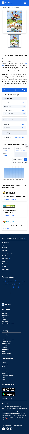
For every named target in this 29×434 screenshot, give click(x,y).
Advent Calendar (6, 51)
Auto (22, 284)
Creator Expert (6, 269)
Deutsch (9, 398)
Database (4, 337)
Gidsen (4, 363)
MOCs (3, 377)
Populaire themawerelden (12, 238)
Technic (4, 266)
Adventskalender (10, 281)
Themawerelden (6, 341)
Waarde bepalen (6, 354)
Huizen (11, 290)
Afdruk (4, 326)
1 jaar (25, 159)
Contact (4, 319)
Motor (16, 290)
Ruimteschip (10, 287)
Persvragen (5, 322)
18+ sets (4, 347)
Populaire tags (8, 277)
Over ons (4, 313)
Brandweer (5, 290)
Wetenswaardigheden (8, 375)
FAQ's (3, 317)
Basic (23, 106)
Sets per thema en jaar (8, 339)
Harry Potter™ (6, 261)
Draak (4, 287)
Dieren (17, 284)
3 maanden (20, 159)
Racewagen (18, 281)
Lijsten (3, 379)
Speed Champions (7, 253)
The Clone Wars (23, 293)
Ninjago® (4, 264)
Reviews (4, 369)
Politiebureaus (23, 287)
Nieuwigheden (6, 349)
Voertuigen (11, 284)
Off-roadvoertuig (6, 293)
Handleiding (5, 367)
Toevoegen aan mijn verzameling (14, 90)
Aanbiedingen (6, 335)
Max (26, 162)
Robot (16, 287)
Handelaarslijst (6, 343)
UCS (24, 281)
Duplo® (4, 256)
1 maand (14, 159)
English (4, 398)
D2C (4, 281)
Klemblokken (5, 373)
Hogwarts (5, 284)
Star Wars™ (5, 250)
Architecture (5, 242)
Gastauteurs (5, 315)
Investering (5, 365)
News (3, 351)
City (3, 245)
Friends (4, 272)
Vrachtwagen (14, 293)
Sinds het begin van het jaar (17, 162)
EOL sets (4, 345)
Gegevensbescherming (8, 324)
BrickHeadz (5, 258)
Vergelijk (4, 371)
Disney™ (4, 247)
